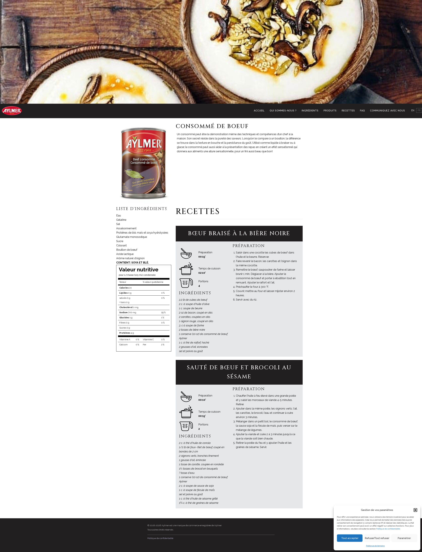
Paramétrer (404, 538)
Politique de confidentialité (388, 529)
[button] (415, 510)
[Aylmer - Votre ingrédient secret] (12, 110)
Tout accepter (349, 538)
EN (412, 110)
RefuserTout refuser (377, 538)
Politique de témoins (375, 546)
